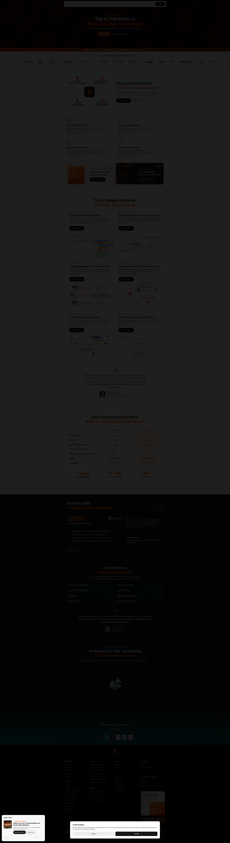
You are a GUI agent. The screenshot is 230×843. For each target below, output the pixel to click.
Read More (30, 832)
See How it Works (19, 832)
